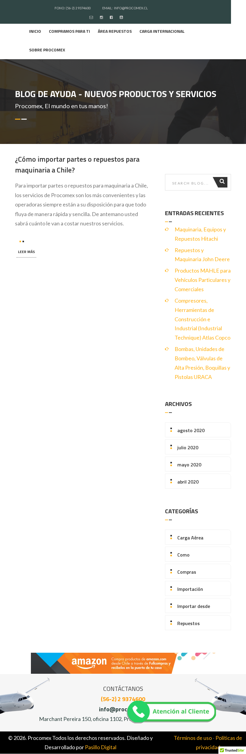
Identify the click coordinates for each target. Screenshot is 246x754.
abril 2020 (188, 481)
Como (183, 554)
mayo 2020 (189, 464)
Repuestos (188, 623)
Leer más (26, 252)
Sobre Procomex (47, 50)
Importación (190, 589)
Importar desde (193, 606)
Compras (186, 571)
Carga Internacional (162, 31)
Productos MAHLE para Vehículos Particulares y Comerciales (203, 279)
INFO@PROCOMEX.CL (131, 8)
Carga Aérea (190, 537)
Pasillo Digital (100, 747)
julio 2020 (187, 447)
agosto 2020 (191, 430)
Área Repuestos (115, 31)
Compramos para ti (69, 31)
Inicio (35, 31)
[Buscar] (222, 182)
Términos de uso (193, 737)
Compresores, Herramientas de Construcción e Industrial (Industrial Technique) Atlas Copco (202, 319)
